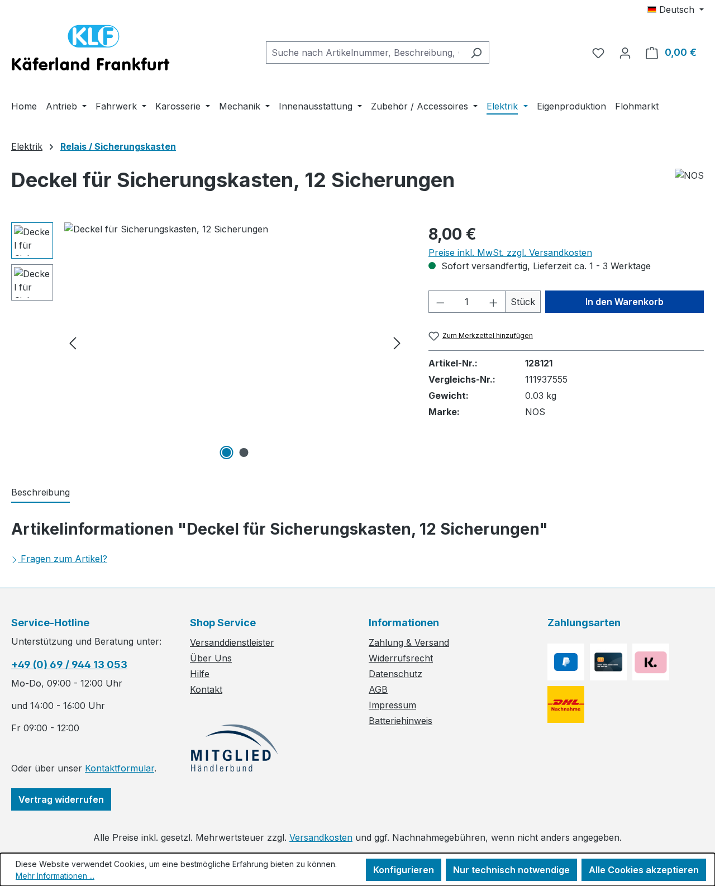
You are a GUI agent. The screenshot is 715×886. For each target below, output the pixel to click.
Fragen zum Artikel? (64, 558)
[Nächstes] (397, 343)
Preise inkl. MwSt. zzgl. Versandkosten (510, 252)
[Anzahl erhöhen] (494, 301)
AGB (378, 689)
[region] (208, 342)
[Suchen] (476, 52)
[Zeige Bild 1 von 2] (226, 452)
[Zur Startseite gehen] (90, 50)
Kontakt (206, 689)
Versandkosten (320, 837)
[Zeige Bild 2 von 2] (243, 452)
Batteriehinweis (400, 720)
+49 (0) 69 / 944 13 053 (69, 664)
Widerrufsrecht (401, 658)
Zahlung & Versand (409, 642)
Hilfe (199, 673)
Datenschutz (395, 673)
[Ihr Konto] (625, 52)
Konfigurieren (403, 869)
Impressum (392, 705)
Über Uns (211, 658)
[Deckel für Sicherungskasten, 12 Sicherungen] (235, 342)
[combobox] (365, 52)
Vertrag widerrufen (61, 799)
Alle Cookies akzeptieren (644, 869)
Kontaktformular (119, 768)
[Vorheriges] (72, 343)
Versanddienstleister (232, 642)
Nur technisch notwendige (511, 869)
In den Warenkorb (624, 301)
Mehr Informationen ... (55, 875)
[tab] (40, 493)
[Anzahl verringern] (440, 301)
